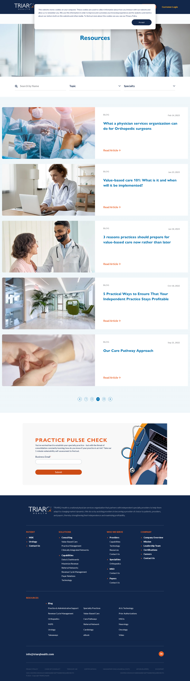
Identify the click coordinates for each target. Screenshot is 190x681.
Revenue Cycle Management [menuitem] (74, 572)
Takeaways (53, 635)
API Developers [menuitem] (142, 669)
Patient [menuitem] (30, 532)
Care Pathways (90, 619)
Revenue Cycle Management (60, 613)
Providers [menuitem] (114, 537)
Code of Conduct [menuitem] (52, 669)
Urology (51, 629)
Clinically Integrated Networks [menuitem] (75, 550)
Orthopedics (53, 619)
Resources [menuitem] (114, 550)
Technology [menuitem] (67, 580)
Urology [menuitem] (33, 541)
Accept (142, 22)
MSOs (121, 619)
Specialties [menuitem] (115, 559)
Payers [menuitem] (113, 578)
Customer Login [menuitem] (170, 7)
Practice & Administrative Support (63, 608)
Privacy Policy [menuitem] (32, 669)
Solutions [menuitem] (65, 532)
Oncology (123, 629)
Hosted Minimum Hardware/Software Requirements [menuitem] (142, 673)
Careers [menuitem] (148, 554)
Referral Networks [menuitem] (70, 567)
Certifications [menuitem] (150, 550)
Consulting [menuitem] (67, 537)
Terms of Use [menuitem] (72, 669)
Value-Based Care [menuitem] (69, 541)
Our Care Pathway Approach (128, 350)
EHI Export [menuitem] (159, 669)
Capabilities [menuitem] (67, 555)
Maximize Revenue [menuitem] (70, 563)
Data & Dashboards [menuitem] (70, 559)
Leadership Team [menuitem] (152, 546)
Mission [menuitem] (147, 541)
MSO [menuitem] (112, 569)
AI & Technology (126, 608)
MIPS (50, 624)
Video (121, 635)
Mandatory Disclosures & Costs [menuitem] (116, 669)
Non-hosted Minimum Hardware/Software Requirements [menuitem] (50, 673)
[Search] (17, 86)
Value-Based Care (91, 613)
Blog (106, 114)
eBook (86, 635)
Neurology (123, 624)
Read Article (110, 150)
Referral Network (91, 624)
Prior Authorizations (128, 613)
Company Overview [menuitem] (153, 537)
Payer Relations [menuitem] (68, 576)
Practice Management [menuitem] (71, 546)
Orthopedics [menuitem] (115, 563)
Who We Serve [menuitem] (115, 532)
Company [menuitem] (146, 532)
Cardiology (88, 629)
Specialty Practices (91, 608)
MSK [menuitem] (31, 537)
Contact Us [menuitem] (34, 546)
